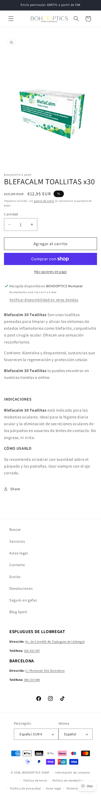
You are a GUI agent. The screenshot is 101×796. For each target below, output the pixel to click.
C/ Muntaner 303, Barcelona (45, 671)
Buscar (15, 529)
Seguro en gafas (23, 600)
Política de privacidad (25, 788)
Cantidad (11, 214)
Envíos (15, 576)
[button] (11, 19)
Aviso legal (18, 553)
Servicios (17, 541)
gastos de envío (44, 201)
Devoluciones (21, 588)
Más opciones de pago (50, 271)
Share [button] (15, 488)
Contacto (17, 564)
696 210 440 (32, 680)
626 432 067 (32, 651)
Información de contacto (72, 772)
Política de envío (35, 780)
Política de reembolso (67, 780)
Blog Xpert (18, 611)
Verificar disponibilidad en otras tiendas (43, 299)
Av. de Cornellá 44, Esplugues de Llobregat (55, 642)
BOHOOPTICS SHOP (35, 772)
